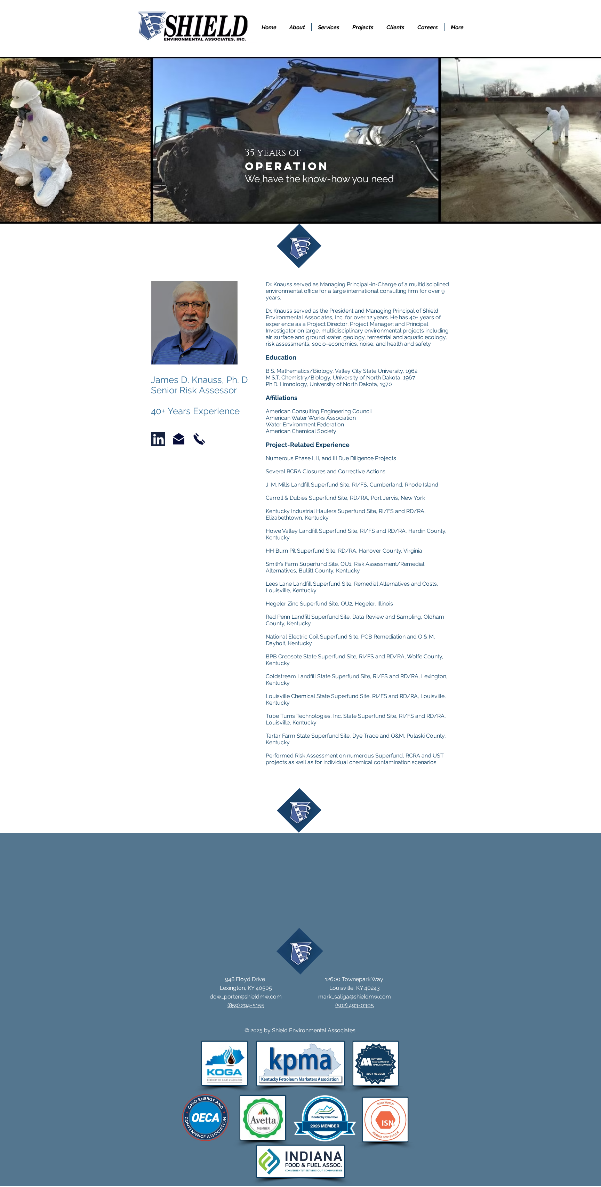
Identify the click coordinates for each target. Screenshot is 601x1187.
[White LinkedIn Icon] (158, 439)
